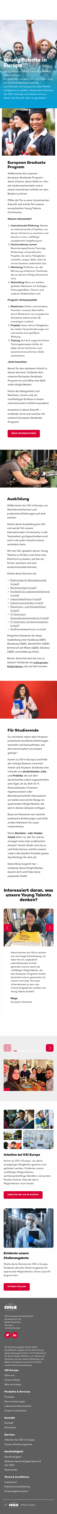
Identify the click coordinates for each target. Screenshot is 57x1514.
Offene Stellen (16, 1287)
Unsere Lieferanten (15, 1410)
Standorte (10, 1427)
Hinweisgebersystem (16, 1491)
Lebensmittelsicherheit (17, 1406)
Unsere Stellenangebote (18, 1444)
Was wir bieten (12, 1384)
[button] (50, 928)
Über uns (9, 1375)
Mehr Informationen (23, 434)
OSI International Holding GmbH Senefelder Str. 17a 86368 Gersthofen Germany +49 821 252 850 (18, 1322)
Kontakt (9, 1423)
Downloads (10, 1470)
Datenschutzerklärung (17, 1486)
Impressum (10, 1482)
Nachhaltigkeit (12, 1457)
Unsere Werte (12, 1380)
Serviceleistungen (14, 1401)
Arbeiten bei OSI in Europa (23, 1195)
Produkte (9, 1397)
